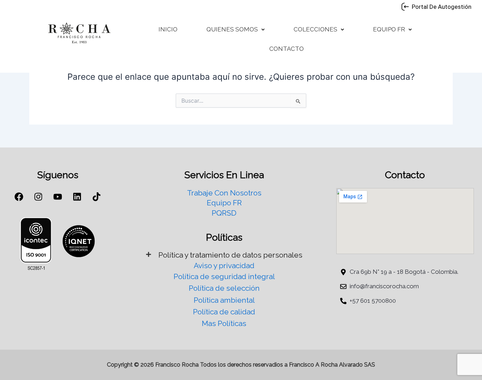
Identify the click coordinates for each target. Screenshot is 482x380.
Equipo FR (224, 202)
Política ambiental (224, 300)
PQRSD (224, 213)
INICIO (167, 29)
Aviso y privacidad (224, 265)
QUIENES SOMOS (232, 29)
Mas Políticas (224, 323)
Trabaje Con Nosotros (224, 192)
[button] (235, 29)
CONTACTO (286, 48)
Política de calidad (224, 311)
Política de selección (224, 288)
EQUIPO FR (389, 29)
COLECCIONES (315, 29)
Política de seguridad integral (224, 276)
